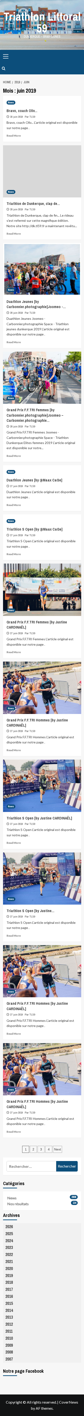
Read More (14, 135)
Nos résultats (18, 1203)
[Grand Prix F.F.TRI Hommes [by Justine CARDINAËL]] (42, 688)
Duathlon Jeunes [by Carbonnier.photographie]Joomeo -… (36, 304)
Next (57, 1149)
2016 (9, 1296)
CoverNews (68, 1402)
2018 (9, 1282)
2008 (9, 1352)
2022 (9, 1254)
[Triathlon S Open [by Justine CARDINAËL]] (42, 786)
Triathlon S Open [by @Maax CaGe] (35, 529)
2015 (9, 1303)
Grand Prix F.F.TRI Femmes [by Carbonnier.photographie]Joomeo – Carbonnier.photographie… (35, 415)
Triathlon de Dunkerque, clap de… (33, 203)
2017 (9, 1289)
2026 (9, 1227)
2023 (9, 1247)
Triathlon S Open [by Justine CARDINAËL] (39, 818)
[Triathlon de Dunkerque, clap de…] (42, 171)
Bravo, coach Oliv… (22, 110)
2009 (9, 1345)
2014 (9, 1310)
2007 (9, 1359)
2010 (9, 1338)
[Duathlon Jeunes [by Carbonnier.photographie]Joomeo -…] (42, 269)
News (11, 102)
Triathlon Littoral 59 (42, 22)
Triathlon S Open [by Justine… (30, 910)
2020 (9, 1268)
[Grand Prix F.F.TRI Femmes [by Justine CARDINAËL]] (42, 590)
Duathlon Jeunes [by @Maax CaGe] (34, 480)
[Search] (4, 69)
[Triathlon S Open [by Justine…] (42, 878)
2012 (9, 1324)
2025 (9, 1234)
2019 (9, 1275)
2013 (9, 1317)
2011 (9, 1331)
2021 (9, 1261)
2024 (9, 1241)
